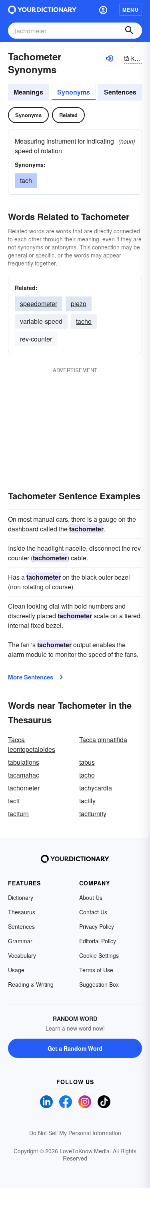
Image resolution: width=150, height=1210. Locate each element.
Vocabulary (22, 955)
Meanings (28, 92)
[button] (103, 9)
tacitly (87, 800)
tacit (14, 800)
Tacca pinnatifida (103, 739)
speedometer (38, 303)
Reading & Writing (31, 984)
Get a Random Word (75, 1048)
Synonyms (73, 92)
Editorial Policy (97, 941)
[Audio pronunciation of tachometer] (109, 58)
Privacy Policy (96, 926)
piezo (78, 303)
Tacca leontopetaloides (31, 744)
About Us (90, 897)
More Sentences (30, 677)
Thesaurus (21, 912)
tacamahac (23, 775)
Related (68, 115)
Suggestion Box (99, 984)
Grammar (20, 941)
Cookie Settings (99, 955)
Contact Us (93, 912)
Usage (16, 970)
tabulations (23, 762)
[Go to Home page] (42, 9)
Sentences (120, 92)
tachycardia (95, 787)
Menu (130, 9)
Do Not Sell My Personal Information (75, 1133)
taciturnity (92, 813)
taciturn (18, 813)
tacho (84, 321)
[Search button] (129, 30)
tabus (87, 762)
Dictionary (20, 897)
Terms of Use (96, 970)
